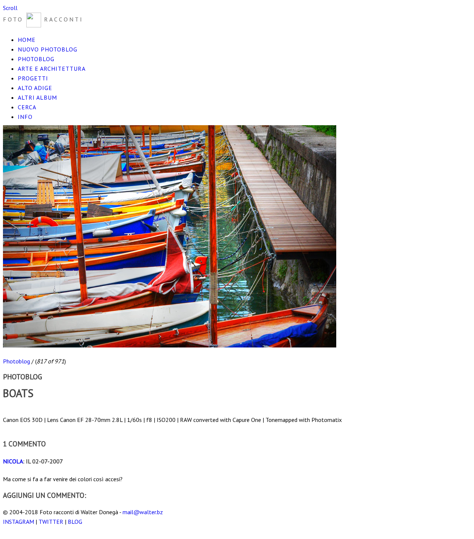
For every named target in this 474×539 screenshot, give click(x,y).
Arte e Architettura (52, 68)
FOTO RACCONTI (43, 19)
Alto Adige (35, 88)
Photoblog (36, 59)
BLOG (75, 521)
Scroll (10, 7)
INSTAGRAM (18, 521)
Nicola (13, 461)
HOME (27, 39)
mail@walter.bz (143, 512)
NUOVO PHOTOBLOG (47, 49)
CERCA (27, 107)
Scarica (11, 410)
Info (25, 116)
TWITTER (51, 521)
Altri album (37, 97)
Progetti (33, 78)
